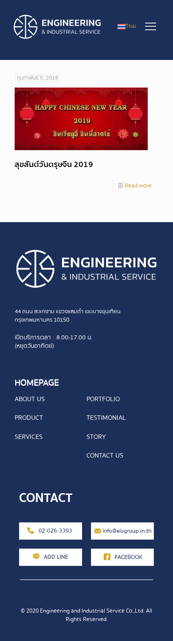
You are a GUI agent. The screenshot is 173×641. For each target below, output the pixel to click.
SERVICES (29, 436)
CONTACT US (104, 455)
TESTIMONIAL (106, 417)
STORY (96, 436)
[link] (86, 269)
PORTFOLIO (103, 399)
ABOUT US (30, 399)
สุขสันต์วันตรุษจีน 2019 (54, 164)
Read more (138, 185)
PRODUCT (29, 417)
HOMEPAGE (37, 382)
